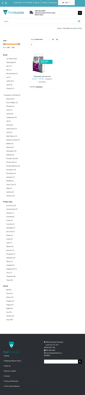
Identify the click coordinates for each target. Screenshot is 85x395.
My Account (53, 2)
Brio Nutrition (12, 74)
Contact (7, 376)
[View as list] (57, 39)
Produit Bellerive (13, 166)
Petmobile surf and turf (42, 77)
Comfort (10, 224)
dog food (10, 99)
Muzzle (9, 246)
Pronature (11, 170)
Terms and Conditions (12, 386)
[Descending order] (32, 44)
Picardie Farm (12, 158)
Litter (9, 243)
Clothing (10, 217)
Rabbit (9, 308)
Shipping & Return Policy (12, 361)
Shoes (9, 261)
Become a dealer (10, 371)
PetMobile (39, 87)
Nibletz (9, 144)
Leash (9, 239)
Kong (9, 125)
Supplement (11, 269)
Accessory (11, 205)
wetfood (10, 192)
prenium (10, 250)
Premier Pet (11, 162)
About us (7, 366)
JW (8, 121)
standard (10, 265)
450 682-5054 (50, 350)
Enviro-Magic (12, 102)
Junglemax (11, 117)
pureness (10, 177)
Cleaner (10, 213)
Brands (6, 356)
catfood (10, 81)
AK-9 (9, 66)
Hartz (9, 110)
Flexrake (10, 106)
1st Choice (11, 59)
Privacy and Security (11, 381)
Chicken (10, 316)
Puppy (9, 305)
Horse (9, 293)
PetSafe (10, 155)
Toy (9, 273)
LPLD (9, 132)
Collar (9, 220)
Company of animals (12, 95)
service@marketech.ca (54, 353)
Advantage (11, 62)
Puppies (10, 301)
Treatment (11, 276)
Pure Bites (11, 173)
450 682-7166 (50, 347)
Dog (9, 320)
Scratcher (10, 254)
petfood (10, 147)
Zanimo (10, 196)
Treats (9, 280)
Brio (8, 70)
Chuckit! (10, 88)
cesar (9, 85)
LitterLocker (11, 129)
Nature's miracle (13, 140)
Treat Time (11, 185)
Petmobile (11, 151)
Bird (8, 290)
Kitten (9, 297)
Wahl (9, 188)
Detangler (10, 228)
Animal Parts (11, 209)
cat (8, 77)
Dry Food (10, 232)
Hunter (9, 114)
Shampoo (10, 258)
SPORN (9, 181)
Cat (9, 312)
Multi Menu (11, 136)
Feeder (9, 235)
